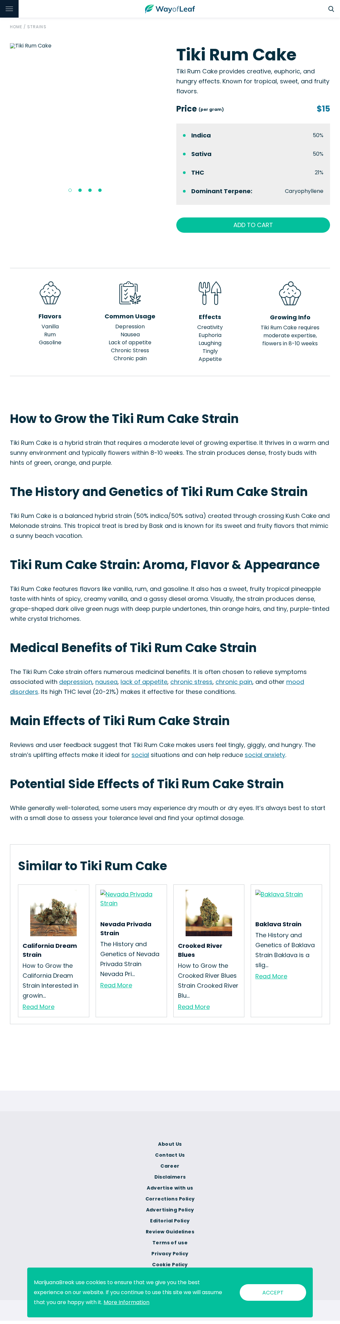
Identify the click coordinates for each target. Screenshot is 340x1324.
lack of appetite (144, 682)
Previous (5, 120)
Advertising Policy (170, 1209)
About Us (170, 1144)
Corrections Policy (170, 1199)
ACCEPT (273, 1292)
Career (170, 1166)
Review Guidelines (170, 1231)
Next (168, 120)
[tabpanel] (87, 45)
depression (75, 682)
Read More (38, 1007)
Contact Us (170, 1155)
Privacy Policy (169, 1253)
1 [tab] (70, 190)
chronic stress (191, 682)
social (140, 755)
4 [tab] (100, 190)
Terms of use (170, 1242)
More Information (126, 1302)
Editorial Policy (170, 1220)
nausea (106, 682)
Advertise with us (170, 1188)
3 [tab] (90, 190)
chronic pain (233, 682)
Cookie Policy (170, 1264)
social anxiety (265, 755)
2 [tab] (80, 190)
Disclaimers (170, 1177)
